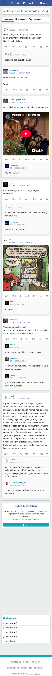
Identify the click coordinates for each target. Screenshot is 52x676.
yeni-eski (21, 19)
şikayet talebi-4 (10, 632)
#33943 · (19, 322)
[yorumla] (34, 89)
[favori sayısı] (27, 339)
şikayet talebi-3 (10, 636)
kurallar (36, 661)
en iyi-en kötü (36, 19)
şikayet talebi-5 (10, 627)
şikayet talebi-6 (10, 623)
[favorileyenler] (41, 46)
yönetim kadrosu (20, 673)
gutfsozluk (4, 3)
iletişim (26, 661)
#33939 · (19, 73)
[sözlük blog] (23, 3)
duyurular (11, 618)
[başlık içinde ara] (43, 11)
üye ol (45, 3)
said (38, 674)
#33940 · (19, 102)
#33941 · (19, 186)
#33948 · (20, 399)
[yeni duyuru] (48, 618)
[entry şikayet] (47, 46)
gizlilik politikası (36, 667)
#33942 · (20, 242)
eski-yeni (8, 19)
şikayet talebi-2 (10, 641)
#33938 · (19, 30)
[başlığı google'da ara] (47, 11)
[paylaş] (20, 46)
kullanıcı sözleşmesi (17, 667)
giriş (33, 3)
